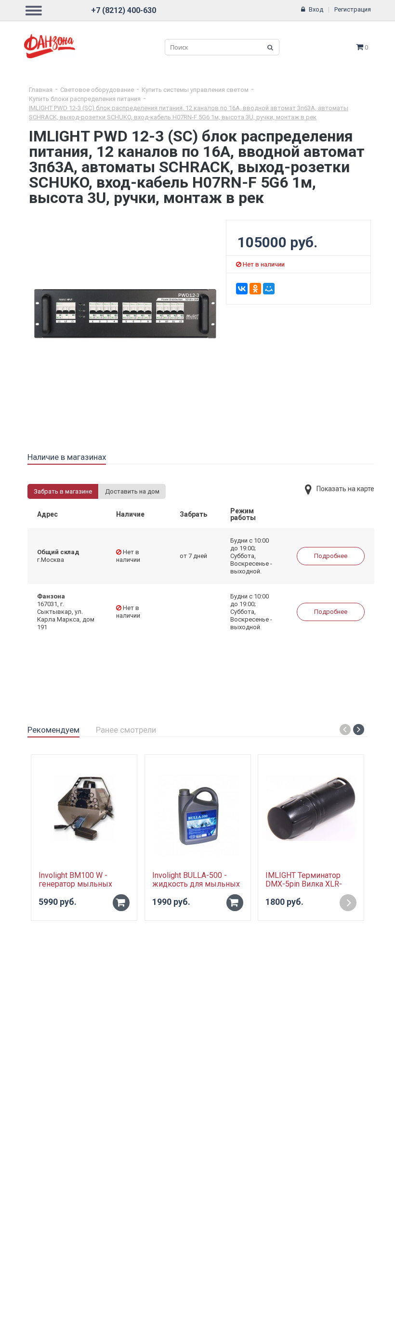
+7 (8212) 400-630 (123, 10)
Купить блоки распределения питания (85, 98)
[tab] (66, 457)
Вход (316, 9)
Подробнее (330, 555)
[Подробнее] (348, 902)
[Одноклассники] (255, 288)
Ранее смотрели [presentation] (126, 730)
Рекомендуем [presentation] (53, 730)
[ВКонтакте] (242, 288)
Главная (41, 89)
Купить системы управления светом (195, 89)
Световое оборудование (97, 89)
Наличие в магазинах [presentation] (66, 457)
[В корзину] (121, 902)
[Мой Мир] (269, 288)
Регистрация (352, 9)
